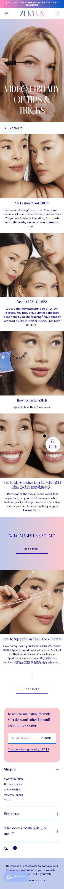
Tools (7, 800)
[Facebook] (15, 848)
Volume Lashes (13, 795)
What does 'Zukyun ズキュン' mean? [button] (25, 831)
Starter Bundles (13, 778)
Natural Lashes (13, 784)
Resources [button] (12, 814)
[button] (6, 13)
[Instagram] (6, 848)
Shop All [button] (10, 769)
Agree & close (36, 880)
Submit (47, 738)
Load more (32, 689)
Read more (32, 549)
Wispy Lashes (12, 789)
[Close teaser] (44, 436)
